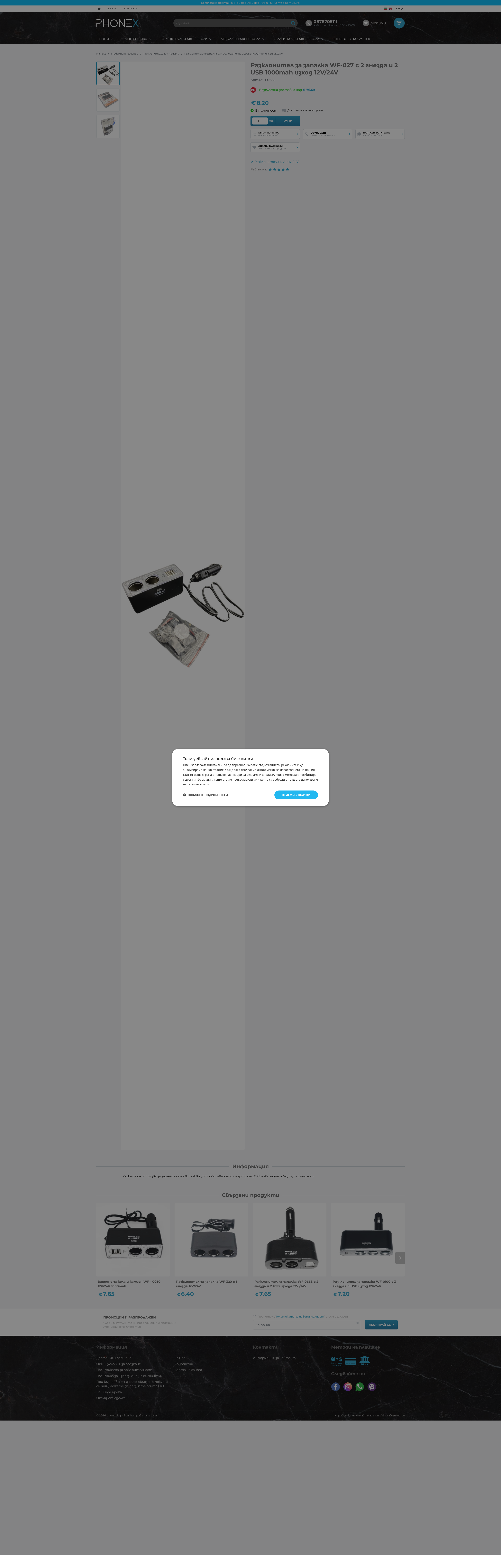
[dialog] (250, 777)
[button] (205, 795)
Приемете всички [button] (296, 795)
